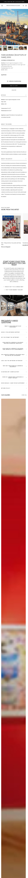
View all (24, 395)
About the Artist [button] (6, 158)
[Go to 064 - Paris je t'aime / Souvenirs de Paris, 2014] (11, 227)
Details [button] (3, 95)
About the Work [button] (6, 124)
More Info (4, 69)
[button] (2, 5)
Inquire (14, 90)
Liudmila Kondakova (8, 60)
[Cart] (26, 5)
